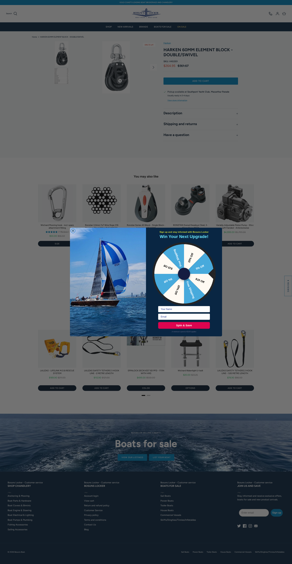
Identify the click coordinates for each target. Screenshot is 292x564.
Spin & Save (184, 325)
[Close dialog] (73, 230)
